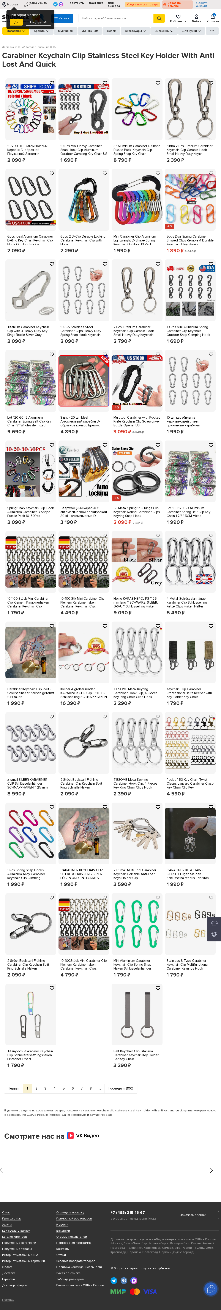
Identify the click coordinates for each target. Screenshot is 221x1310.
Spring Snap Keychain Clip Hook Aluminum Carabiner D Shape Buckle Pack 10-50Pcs (30, 512)
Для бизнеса (114, 4)
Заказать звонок (193, 1215)
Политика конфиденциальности (79, 1267)
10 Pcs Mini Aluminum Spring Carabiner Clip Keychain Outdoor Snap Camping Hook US (188, 333)
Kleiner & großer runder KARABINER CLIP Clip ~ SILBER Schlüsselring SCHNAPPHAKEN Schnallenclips (83, 695)
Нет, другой (38, 22)
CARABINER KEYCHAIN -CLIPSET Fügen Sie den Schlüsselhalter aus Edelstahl (188, 874)
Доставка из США (13, 47)
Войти (196, 21)
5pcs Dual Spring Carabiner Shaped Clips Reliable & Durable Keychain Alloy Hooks (190, 240)
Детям (111, 31)
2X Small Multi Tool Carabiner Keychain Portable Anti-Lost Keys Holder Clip (135, 874)
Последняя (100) (120, 1088)
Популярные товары (17, 1249)
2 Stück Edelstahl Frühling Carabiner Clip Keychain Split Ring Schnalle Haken (81, 783)
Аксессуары (133, 31)
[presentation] (211, 1170)
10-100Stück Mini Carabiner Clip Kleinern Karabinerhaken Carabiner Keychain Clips (83, 965)
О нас (6, 1212)
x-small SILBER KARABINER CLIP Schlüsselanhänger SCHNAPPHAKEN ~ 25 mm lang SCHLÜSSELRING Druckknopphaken (27, 787)
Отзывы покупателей (71, 1237)
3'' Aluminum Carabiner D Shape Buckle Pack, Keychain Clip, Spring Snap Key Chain (137, 150)
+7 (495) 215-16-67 (36, 5)
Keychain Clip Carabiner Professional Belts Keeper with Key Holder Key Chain (189, 693)
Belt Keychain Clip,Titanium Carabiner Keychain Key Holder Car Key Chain (136, 1055)
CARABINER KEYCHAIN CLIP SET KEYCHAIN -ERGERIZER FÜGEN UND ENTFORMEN (81, 874)
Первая (13, 1088)
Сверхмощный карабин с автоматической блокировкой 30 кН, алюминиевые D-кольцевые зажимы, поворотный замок (83, 516)
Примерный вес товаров (74, 1218)
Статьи (61, 1255)
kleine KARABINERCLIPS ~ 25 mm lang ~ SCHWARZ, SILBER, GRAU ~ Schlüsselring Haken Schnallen (136, 604)
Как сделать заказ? (16, 1230)
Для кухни (189, 31)
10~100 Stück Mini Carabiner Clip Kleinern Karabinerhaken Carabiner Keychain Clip (28, 602)
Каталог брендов (14, 1237)
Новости (62, 1224)
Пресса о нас (11, 1218)
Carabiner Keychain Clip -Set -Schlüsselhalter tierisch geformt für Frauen (30, 693)
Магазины (13, 31)
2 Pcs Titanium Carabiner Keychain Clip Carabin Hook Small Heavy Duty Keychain (134, 331)
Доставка (96, 3)
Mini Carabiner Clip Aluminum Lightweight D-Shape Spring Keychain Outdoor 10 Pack (135, 240)
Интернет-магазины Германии (23, 1261)
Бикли (60, 1285)
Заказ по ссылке (174, 4)
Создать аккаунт (202, 5)
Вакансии (63, 1230)
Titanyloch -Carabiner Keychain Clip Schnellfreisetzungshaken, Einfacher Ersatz (30, 1055)
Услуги (7, 1224)
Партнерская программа (74, 1243)
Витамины (162, 31)
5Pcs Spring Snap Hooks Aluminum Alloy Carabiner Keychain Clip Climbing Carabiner (26, 876)
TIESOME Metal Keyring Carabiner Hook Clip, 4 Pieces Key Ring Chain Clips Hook (136, 693)
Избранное (178, 21)
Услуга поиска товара (142, 4)
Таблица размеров (70, 1279)
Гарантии (8, 1279)
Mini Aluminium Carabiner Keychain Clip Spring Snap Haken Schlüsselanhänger (132, 965)
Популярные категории (19, 1243)
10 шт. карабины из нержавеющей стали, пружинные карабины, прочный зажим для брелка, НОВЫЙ (188, 425)
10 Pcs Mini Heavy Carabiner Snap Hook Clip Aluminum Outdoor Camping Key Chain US (83, 150)
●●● (212, 31)
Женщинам (90, 31)
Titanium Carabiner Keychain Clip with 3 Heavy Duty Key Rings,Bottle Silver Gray (28, 331)
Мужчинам (65, 31)
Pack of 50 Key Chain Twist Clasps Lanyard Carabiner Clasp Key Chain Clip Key (190, 783)
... (100, 1088)
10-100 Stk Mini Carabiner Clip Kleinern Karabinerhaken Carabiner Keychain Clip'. (82, 602)
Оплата (7, 1267)
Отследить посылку (70, 1212)
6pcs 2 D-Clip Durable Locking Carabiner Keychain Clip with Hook (83, 240)
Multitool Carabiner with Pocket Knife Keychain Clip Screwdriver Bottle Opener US (137, 421)
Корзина (213, 18)
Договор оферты (14, 1285)
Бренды (39, 31)
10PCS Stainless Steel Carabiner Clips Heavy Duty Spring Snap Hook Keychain (80, 331)
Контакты (76, 3)
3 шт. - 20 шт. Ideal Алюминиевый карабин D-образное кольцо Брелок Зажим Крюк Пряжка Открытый (80, 425)
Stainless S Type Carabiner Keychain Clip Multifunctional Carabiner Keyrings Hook (187, 965)
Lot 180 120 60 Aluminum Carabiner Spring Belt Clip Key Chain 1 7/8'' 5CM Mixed (188, 512)
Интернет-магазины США (20, 1255)
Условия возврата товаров (75, 1261)
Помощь (8, 1300)
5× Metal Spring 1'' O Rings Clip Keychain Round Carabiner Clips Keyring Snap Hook (137, 512)
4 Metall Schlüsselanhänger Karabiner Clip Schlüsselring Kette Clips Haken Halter (187, 602)
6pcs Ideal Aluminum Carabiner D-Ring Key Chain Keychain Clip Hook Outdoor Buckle (30, 240)
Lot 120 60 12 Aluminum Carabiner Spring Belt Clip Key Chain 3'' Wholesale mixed (29, 421)
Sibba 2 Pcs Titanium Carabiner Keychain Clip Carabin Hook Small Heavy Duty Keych (190, 150)
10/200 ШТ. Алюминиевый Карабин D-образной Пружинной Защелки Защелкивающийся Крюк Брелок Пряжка (27, 154)
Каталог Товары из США (41, 47)
